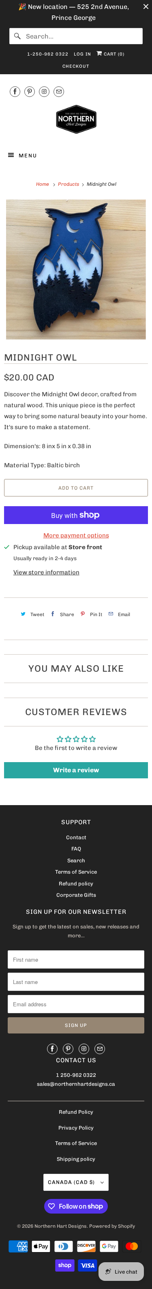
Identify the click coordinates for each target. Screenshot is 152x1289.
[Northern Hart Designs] (76, 121)
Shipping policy (76, 1159)
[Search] (17, 36)
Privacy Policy (76, 1128)
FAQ (76, 849)
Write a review (76, 770)
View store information (46, 572)
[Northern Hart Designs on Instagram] (44, 91)
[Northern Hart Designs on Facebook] (15, 91)
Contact (76, 837)
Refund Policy (76, 1112)
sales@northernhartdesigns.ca (76, 1084)
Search (76, 860)
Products (69, 184)
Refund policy (76, 884)
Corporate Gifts (76, 895)
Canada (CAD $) (72, 1182)
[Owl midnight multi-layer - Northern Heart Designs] (76, 269)
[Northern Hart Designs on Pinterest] (29, 91)
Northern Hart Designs (60, 1226)
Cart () (113, 54)
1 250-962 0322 (76, 1075)
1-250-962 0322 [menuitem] (48, 54)
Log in (82, 54)
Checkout (75, 66)
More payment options (76, 535)
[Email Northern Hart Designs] (59, 91)
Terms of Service (76, 872)
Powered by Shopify (112, 1226)
